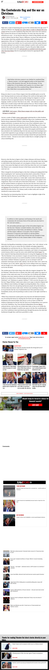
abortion (6, 187)
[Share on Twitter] (12, 22)
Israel (40, 252)
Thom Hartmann (20, 486)
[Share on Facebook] (5, 22)
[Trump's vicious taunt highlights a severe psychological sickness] (9, 520)
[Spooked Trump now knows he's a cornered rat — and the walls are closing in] (9, 491)
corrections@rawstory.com (24, 338)
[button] (25, 23)
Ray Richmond (20, 515)
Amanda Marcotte (10, 16)
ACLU (21, 263)
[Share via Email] (31, 23)
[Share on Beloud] (44, 22)
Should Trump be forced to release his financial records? (35, 399)
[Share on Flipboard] (19, 22)
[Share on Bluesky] (37, 22)
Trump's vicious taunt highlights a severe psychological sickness (30, 517)
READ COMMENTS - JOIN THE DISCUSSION (24, 393)
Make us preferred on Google (25, 18)
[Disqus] (24, 428)
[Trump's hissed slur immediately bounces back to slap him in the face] (9, 506)
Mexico (41, 304)
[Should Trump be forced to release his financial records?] (11, 403)
